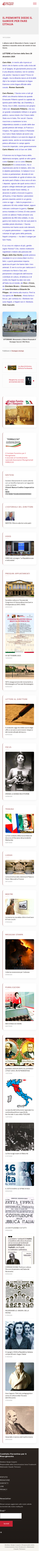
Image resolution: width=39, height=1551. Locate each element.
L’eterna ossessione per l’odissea (17, 972)
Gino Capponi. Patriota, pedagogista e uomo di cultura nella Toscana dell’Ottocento (18, 1395)
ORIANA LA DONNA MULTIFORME (17, 794)
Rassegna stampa (18, 351)
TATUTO (4, 1477)
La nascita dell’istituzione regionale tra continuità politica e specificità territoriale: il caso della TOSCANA (19, 1112)
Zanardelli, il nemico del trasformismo (19, 1437)
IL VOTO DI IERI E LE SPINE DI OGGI (17, 1189)
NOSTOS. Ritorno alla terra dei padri (18, 523)
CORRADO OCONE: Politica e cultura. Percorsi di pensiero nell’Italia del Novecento (18, 1269)
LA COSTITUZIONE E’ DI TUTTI (16, 1228)
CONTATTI (4, 1483)
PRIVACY (3, 1489)
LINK (2, 1486)
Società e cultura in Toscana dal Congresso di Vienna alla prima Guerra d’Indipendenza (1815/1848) (19, 602)
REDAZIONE (5, 1480)
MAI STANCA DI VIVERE (13, 1024)
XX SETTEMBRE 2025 (13, 655)
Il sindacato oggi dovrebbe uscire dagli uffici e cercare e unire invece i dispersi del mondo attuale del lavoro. (19, 730)
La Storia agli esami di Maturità (16, 1153)
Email (3, 1511)
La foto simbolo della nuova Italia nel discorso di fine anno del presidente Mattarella (18, 838)
